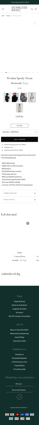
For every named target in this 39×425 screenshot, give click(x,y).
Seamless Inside (19, 341)
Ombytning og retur (19, 362)
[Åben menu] (3, 9)
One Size (19, 125)
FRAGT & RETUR (9, 199)
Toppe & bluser (16, 15)
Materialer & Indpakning (19, 334)
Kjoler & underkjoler (19, 305)
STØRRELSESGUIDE (10, 193)
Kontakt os (19, 354)
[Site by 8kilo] (28, 407)
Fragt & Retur (19, 366)
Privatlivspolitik (19, 369)
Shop (3, 15)
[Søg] (32, 9)
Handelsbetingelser (19, 358)
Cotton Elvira (19, 256)
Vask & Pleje (19, 337)
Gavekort (19, 313)
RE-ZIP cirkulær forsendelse (19, 316)
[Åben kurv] (36, 9)
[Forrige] (1, 72)
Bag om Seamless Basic (19, 330)
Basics (8, 15)
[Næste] (37, 72)
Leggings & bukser (19, 309)
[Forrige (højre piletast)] (19, 396)
